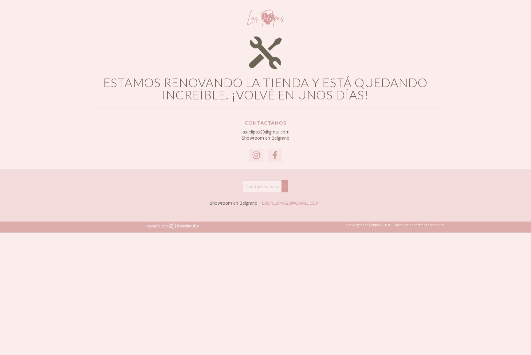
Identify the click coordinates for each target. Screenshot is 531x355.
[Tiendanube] (173, 228)
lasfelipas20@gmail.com (265, 132)
